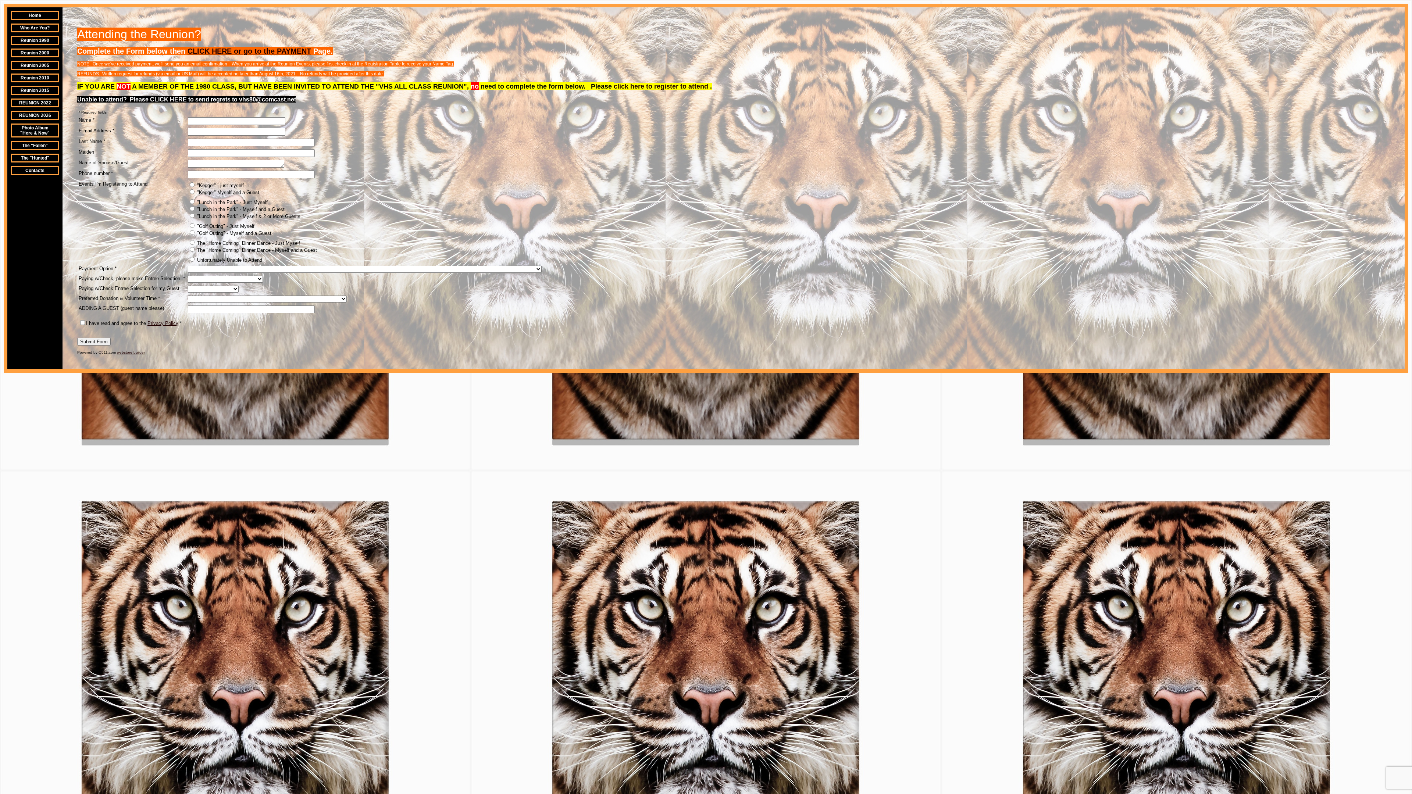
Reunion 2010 (35, 78)
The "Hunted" (35, 158)
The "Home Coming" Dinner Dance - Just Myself (248, 243)
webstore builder (131, 352)
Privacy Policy (162, 323)
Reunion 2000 (35, 53)
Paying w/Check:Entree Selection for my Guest (129, 288)
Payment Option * (98, 268)
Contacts (34, 170)
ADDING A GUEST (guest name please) (121, 308)
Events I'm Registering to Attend (113, 184)
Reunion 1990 (35, 40)
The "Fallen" (35, 145)
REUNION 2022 (35, 102)
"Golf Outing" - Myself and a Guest (233, 233)
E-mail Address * (96, 130)
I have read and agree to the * (134, 323)
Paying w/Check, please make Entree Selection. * (132, 278)
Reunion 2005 (35, 65)
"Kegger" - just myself (220, 185)
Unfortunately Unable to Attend (229, 260)
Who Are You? (35, 28)
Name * (87, 120)
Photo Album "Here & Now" (35, 130)
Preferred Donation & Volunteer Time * (119, 298)
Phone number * (96, 173)
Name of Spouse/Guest (104, 162)
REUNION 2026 (35, 115)
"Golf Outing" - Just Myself (225, 226)
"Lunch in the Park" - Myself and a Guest (240, 209)
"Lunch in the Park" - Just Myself (232, 202)
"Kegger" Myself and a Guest (227, 192)
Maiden (86, 152)
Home (35, 15)
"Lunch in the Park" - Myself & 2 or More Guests (248, 216)
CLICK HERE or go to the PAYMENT (249, 51)
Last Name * (92, 141)
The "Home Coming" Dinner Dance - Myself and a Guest (256, 250)
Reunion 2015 (35, 90)
